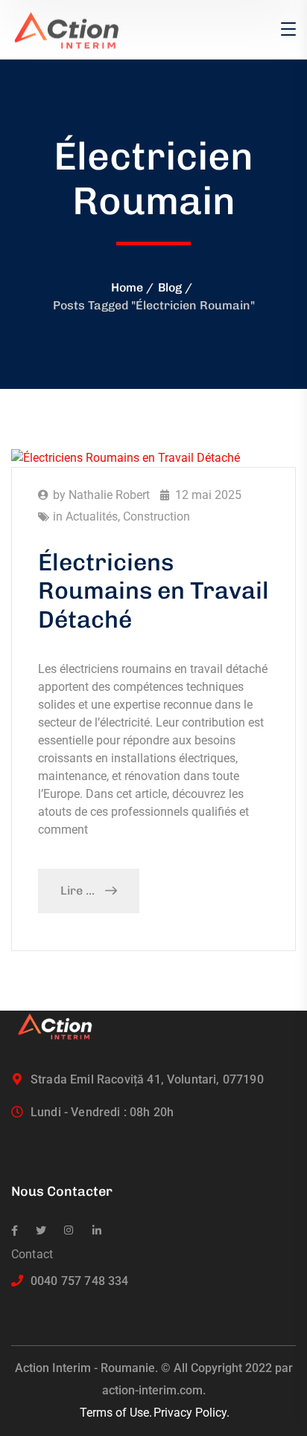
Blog (170, 287)
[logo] (73, 29)
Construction (156, 516)
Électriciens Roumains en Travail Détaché (153, 591)
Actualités (92, 516)
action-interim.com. (154, 1390)
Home (127, 287)
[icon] (14, 1231)
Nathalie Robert (109, 495)
